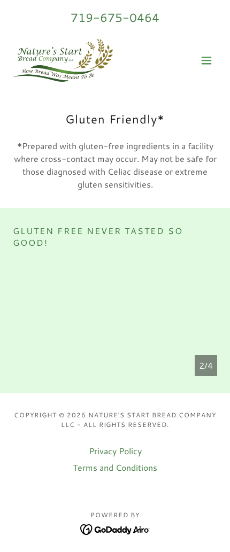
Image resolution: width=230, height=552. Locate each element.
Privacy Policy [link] (115, 451)
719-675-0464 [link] (115, 17)
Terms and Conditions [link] (115, 467)
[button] (206, 60)
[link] (63, 60)
